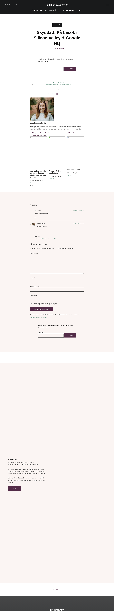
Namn (32, 278)
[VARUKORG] (104, 5)
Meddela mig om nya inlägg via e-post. (44, 304)
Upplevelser (68, 10)
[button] (107, 5)
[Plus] (12, 4)
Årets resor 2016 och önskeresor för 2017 (46, 238)
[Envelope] (16, 4)
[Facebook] (48, 94)
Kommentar (34, 253)
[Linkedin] (5, 4)
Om (80, 10)
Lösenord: (41, 66)
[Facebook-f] (9, 4)
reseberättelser (64, 84)
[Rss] (14, 4)
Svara (36, 217)
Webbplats (33, 295)
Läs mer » (33, 183)
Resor (59, 24)
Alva (36, 210)
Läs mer (15, 488)
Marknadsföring (52, 10)
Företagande (36, 10)
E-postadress (35, 286)
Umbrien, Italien (73, 170)
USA (71, 84)
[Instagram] (7, 4)
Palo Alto (56, 84)
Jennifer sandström (57, 5)
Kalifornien (49, 84)
